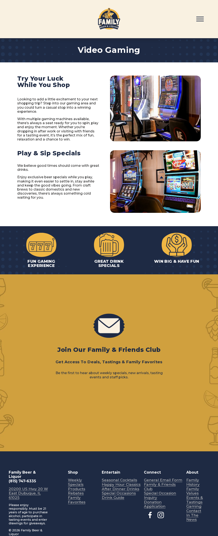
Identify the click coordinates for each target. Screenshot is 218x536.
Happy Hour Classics (121, 484)
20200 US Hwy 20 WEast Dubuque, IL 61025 (28, 493)
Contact (193, 511)
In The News (192, 517)
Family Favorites (76, 499)
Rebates (76, 493)
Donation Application (154, 504)
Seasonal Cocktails (119, 480)
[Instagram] (160, 515)
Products (76, 489)
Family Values (192, 491)
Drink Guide (113, 497)
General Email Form (163, 480)
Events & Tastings (194, 499)
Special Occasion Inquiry (160, 495)
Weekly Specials (75, 482)
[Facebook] (150, 515)
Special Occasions (119, 493)
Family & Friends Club (160, 486)
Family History (193, 482)
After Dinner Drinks (120, 489)
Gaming (193, 506)
